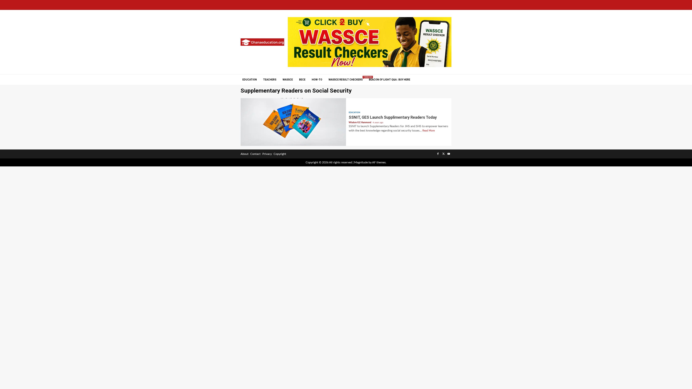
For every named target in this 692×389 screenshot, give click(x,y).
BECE (302, 79)
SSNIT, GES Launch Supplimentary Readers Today (293, 122)
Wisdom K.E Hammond (360, 122)
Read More (428, 130)
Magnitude (361, 162)
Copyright (280, 154)
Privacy (267, 154)
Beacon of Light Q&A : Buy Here (389, 79)
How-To (317, 79)
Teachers (269, 79)
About (245, 154)
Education (249, 79)
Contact (255, 154)
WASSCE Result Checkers (346, 79)
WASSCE (288, 79)
